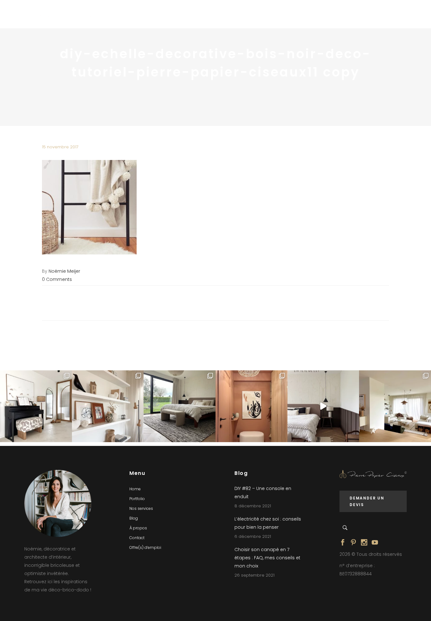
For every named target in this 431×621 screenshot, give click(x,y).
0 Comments (57, 279)
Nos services (141, 508)
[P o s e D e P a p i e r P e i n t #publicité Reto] (323, 406)
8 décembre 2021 (252, 506)
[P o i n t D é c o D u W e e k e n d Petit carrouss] (395, 406)
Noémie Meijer (64, 271)
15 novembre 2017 (60, 147)
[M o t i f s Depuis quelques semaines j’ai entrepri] (36, 406)
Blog (133, 518)
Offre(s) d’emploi (145, 547)
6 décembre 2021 (252, 536)
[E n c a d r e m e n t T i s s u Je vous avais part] (108, 406)
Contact (137, 537)
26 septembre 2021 (254, 575)
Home (135, 489)
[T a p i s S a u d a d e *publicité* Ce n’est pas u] (180, 406)
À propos (138, 528)
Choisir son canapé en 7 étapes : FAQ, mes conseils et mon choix (267, 557)
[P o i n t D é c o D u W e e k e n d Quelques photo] (251, 406)
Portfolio (137, 498)
